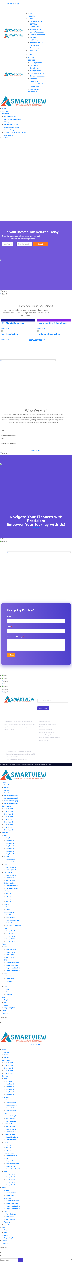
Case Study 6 (8, 822)
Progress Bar (10, 918)
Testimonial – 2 (11, 878)
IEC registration (35, 29)
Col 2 (5, 960)
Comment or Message (15, 637)
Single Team (10, 979)
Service (6, 856)
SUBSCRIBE (43, 708)
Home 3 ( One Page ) (11, 801)
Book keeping (34, 48)
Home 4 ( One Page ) (11, 803)
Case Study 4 (8, 817)
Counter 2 (9, 910)
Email (9, 627)
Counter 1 (9, 907)
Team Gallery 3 (11, 1121)
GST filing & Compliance (12, 323)
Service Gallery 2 (11, 862)
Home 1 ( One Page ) (11, 795)
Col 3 (5, 973)
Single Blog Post (9, 1008)
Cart (7, 992)
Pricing (6, 928)
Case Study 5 (8, 819)
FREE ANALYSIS (36, 1044)
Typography (10, 981)
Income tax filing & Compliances (15, 132)
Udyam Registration (37, 32)
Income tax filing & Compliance (52, 323)
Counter (6, 904)
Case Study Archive (12, 963)
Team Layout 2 (11, 870)
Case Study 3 (8, 814)
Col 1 (5, 947)
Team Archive (10, 976)
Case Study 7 (8, 825)
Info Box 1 (9, 894)
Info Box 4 (9, 902)
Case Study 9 (8, 830)
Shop (7, 989)
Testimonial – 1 (11, 875)
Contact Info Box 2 (12, 888)
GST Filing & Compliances (12, 119)
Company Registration (46, 732)
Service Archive (11, 949)
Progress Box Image (13, 920)
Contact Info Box (9, 883)
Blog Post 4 (10, 846)
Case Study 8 (8, 827)
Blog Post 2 (10, 841)
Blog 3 (6, 1005)
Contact (4, 1010)
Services (31, 19)
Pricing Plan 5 (10, 941)
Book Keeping (43, 740)
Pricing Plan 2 (10, 933)
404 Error (9, 984)
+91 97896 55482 (13, 4)
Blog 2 (6, 1002)
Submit (40, 244)
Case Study (6, 1060)
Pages (4, 944)
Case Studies (6, 806)
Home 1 (6, 785)
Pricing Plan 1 (10, 931)
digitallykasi (47, 764)
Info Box (6, 891)
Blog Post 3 (10, 843)
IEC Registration (44, 727)
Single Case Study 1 (13, 965)
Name (9, 616)
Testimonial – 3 (11, 880)
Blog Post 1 (10, 838)
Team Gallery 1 (11, 1116)
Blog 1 (6, 1000)
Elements (5, 833)
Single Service (10, 952)
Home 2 (6, 787)
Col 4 (5, 987)
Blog (5, 835)
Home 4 (6, 793)
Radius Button (10, 923)
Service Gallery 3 (11, 1105)
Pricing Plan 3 (10, 936)
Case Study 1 (8, 809)
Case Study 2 (8, 811)
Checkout (9, 994)
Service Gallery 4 (11, 1108)
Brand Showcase (11, 915)
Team (6, 864)
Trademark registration (12, 130)
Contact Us (32, 51)
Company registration (37, 35)
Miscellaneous (9, 912)
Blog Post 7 (10, 854)
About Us (31, 16)
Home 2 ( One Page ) (11, 798)
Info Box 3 (9, 899)
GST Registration (36, 21)
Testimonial (8, 872)
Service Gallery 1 (11, 859)
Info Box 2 (9, 896)
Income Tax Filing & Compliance (49, 737)
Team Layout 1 (11, 867)
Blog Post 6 (10, 851)
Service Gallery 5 (11, 1110)
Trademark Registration (48, 334)
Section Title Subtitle (13, 925)
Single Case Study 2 (13, 968)
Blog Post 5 (10, 849)
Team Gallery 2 (11, 1118)
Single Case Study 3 (13, 971)
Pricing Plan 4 (10, 939)
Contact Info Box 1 (12, 886)
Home (30, 13)
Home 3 (6, 790)
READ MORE (5, 328)
